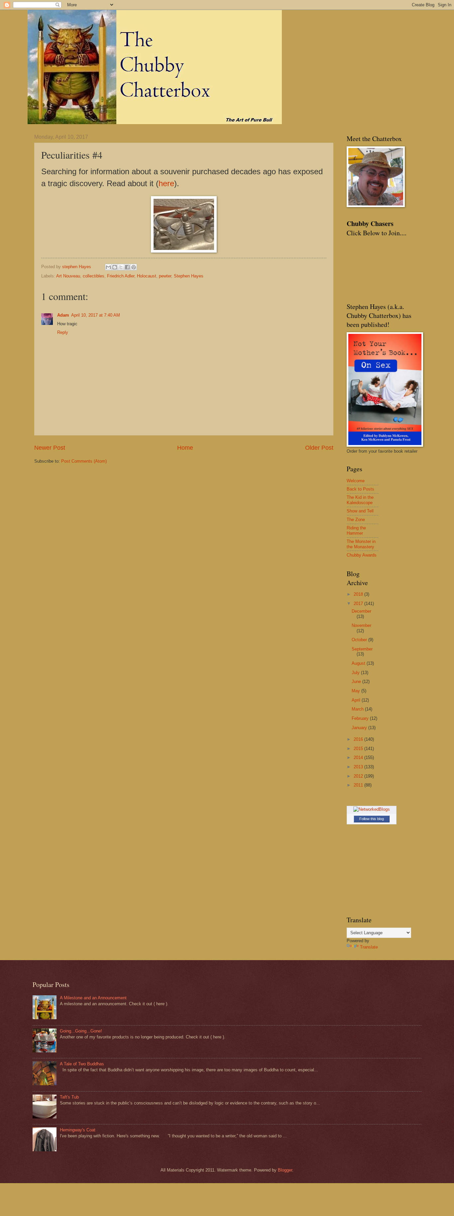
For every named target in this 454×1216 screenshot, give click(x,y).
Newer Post (49, 447)
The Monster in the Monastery (361, 544)
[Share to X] (121, 267)
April (357, 700)
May (356, 690)
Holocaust (146, 275)
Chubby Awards (362, 555)
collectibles (93, 275)
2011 (359, 785)
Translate (369, 947)
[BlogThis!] (114, 267)
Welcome (356, 480)
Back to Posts (360, 489)
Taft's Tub (69, 1097)
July (356, 672)
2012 (359, 776)
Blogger (285, 1170)
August (359, 663)
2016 (359, 739)
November (361, 625)
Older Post (319, 447)
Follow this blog (371, 819)
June (357, 681)
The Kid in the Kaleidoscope (360, 500)
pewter (165, 275)
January (360, 727)
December (361, 611)
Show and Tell (360, 510)
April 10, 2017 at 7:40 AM (95, 315)
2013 (359, 766)
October (360, 639)
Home (185, 447)
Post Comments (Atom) (84, 461)
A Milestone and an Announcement (93, 997)
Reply (62, 332)
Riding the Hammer (356, 530)
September (362, 648)
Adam (63, 315)
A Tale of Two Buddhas (82, 1063)
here (166, 183)
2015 (359, 748)
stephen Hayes (77, 266)
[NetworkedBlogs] (371, 809)
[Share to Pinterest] (133, 267)
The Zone (356, 519)
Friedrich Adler (120, 275)
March (358, 709)
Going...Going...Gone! (81, 1030)
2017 (359, 603)
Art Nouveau (68, 275)
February (361, 718)
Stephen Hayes (188, 275)
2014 (359, 757)
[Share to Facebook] (127, 267)
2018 (359, 594)
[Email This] (108, 267)
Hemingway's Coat (77, 1129)
